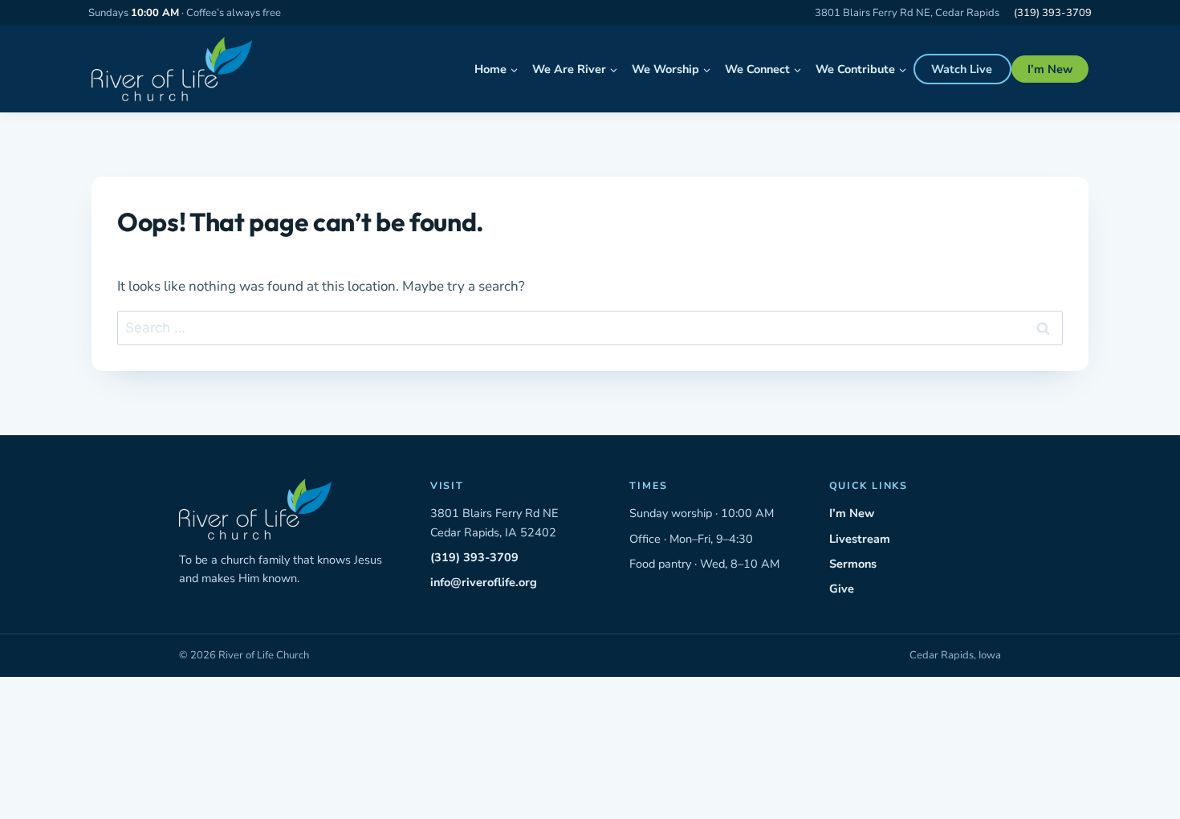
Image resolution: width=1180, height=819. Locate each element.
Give (841, 589)
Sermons (853, 564)
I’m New (1049, 69)
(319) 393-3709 (1053, 13)
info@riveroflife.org (483, 582)
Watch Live (961, 69)
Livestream (859, 539)
